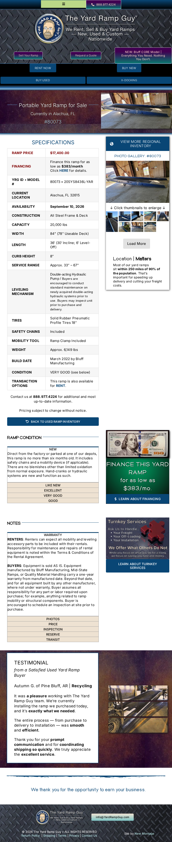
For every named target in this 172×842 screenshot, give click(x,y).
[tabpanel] (53, 467)
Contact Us (89, 835)
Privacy (74, 835)
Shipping (49, 835)
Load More (136, 243)
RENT (60, 386)
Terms (62, 835)
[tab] (53, 449)
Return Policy (31, 835)
